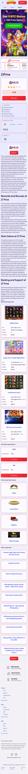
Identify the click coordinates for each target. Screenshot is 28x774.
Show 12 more (4, 717)
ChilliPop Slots (14, 323)
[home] (11, 4)
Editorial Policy (3, 768)
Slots (2, 721)
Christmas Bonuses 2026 (14, 627)
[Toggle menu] (2, 2)
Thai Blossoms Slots (14, 392)
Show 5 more (4, 700)
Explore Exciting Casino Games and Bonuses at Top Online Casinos (14, 650)
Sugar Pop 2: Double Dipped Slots (13, 358)
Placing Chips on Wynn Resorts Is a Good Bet (14, 639)
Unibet (14, 493)
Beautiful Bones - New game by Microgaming (14, 607)
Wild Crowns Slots (9, 67)
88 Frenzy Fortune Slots (13, 427)
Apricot (5, 730)
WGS (4, 690)
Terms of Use (23, 768)
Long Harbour (14, 509)
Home (4, 7)
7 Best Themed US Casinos (14, 574)
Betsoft (5, 728)
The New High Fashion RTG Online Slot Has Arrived (14, 553)
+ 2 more (23, 399)
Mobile (4, 707)
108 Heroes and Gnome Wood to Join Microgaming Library (14, 617)
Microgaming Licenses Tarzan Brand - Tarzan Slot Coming (14, 585)
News (2, 704)
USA (4, 712)
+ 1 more (21, 362)
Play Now (22, 2)
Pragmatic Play (6, 695)
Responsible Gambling (12, 768)
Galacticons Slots (14, 563)
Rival (4, 697)
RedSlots (14, 525)
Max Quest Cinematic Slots (13, 595)
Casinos (12, 7)
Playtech (5, 693)
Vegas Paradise (14, 541)
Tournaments (6, 709)
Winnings (5, 714)
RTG (4, 726)
